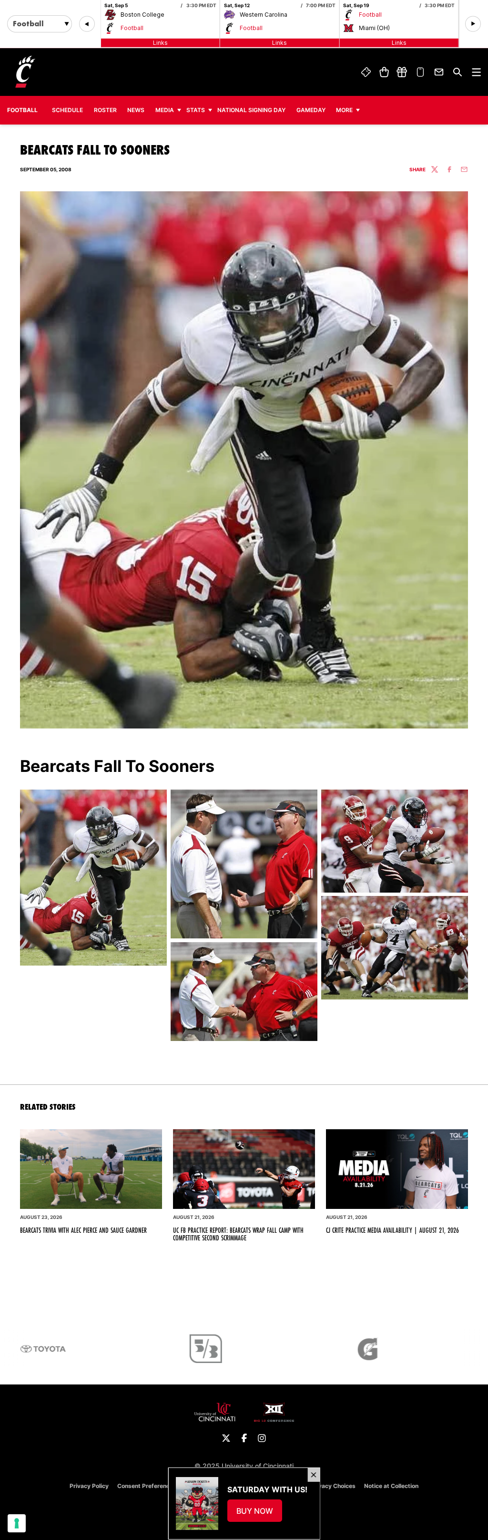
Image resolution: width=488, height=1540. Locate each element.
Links (160, 42)
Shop (383, 72)
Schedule (67, 110)
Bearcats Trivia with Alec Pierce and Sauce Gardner (83, 1230)
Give (402, 72)
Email (439, 72)
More (344, 110)
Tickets (366, 72)
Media (164, 110)
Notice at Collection (391, 1485)
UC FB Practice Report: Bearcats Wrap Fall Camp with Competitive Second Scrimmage (238, 1234)
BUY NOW (259, 1513)
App (421, 72)
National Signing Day (251, 110)
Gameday (310, 110)
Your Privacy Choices (326, 1485)
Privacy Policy (89, 1485)
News (135, 110)
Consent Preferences (146, 1485)
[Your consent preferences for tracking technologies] (17, 1523)
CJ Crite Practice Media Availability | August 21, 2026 (392, 1230)
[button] (87, 24)
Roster (105, 110)
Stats (195, 110)
